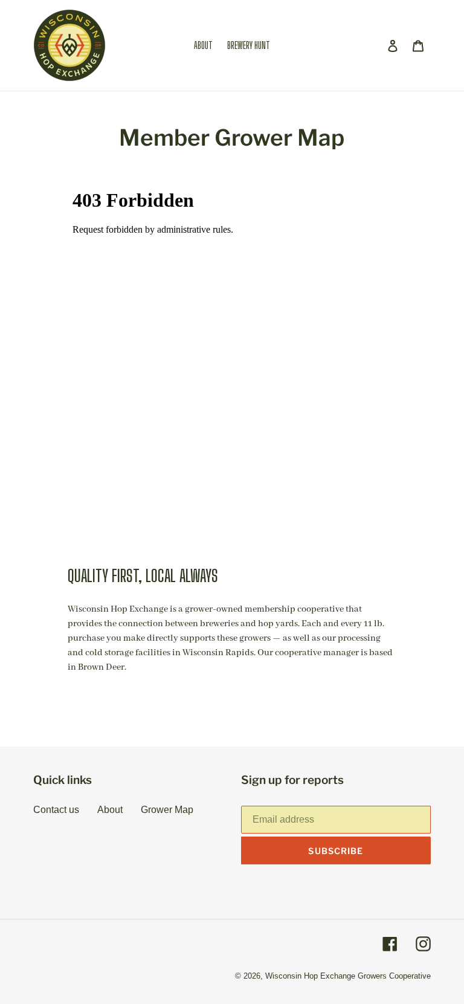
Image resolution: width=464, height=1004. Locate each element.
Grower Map (167, 810)
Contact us (56, 810)
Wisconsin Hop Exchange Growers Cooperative (348, 975)
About (110, 810)
